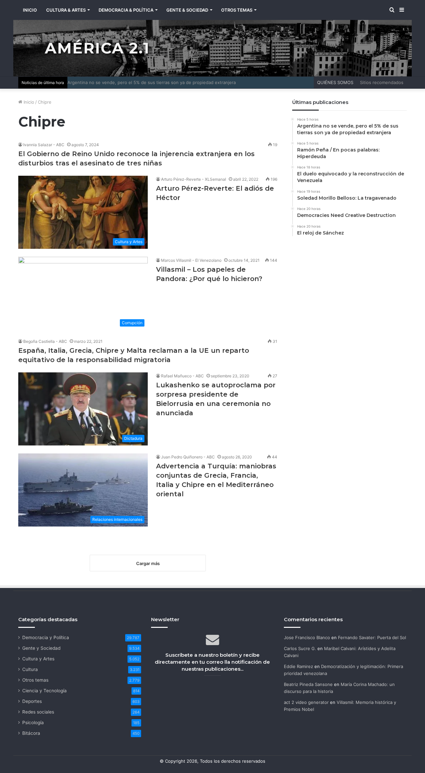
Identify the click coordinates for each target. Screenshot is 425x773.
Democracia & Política (126, 10)
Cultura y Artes (38, 658)
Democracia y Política (45, 637)
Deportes (32, 701)
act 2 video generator (306, 702)
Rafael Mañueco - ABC (182, 375)
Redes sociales (38, 712)
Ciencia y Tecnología (44, 690)
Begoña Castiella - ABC (45, 341)
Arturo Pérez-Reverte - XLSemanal (193, 179)
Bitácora (31, 733)
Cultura (30, 669)
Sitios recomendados (381, 82)
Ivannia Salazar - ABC (43, 144)
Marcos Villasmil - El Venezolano (191, 260)
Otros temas (35, 680)
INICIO (30, 10)
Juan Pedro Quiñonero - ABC (188, 456)
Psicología (33, 722)
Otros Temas (236, 10)
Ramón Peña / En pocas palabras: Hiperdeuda (114, 82)
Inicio (28, 102)
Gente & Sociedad (187, 10)
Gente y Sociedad (41, 648)
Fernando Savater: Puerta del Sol (372, 637)
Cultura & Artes (66, 10)
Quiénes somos (335, 82)
